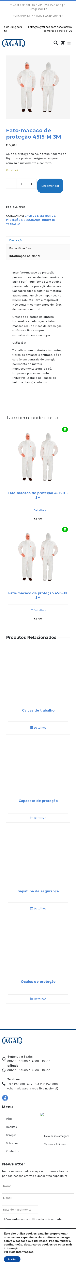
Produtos (11, 1126)
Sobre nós (12, 1143)
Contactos (12, 1151)
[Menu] (71, 43)
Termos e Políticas (55, 1144)
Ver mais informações (18, 1251)
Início (9, 1118)
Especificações (20, 248)
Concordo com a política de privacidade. (33, 1219)
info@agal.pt (38, 9)
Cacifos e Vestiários (40, 215)
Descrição (16, 240)
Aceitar (12, 1259)
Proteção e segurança (23, 220)
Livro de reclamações (57, 1136)
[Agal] (13, 43)
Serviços (11, 1135)
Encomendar (50, 186)
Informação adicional (24, 256)
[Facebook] (5, 1098)
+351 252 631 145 (24, 5)
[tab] (38, 240)
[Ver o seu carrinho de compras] (62, 43)
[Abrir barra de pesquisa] (55, 43)
